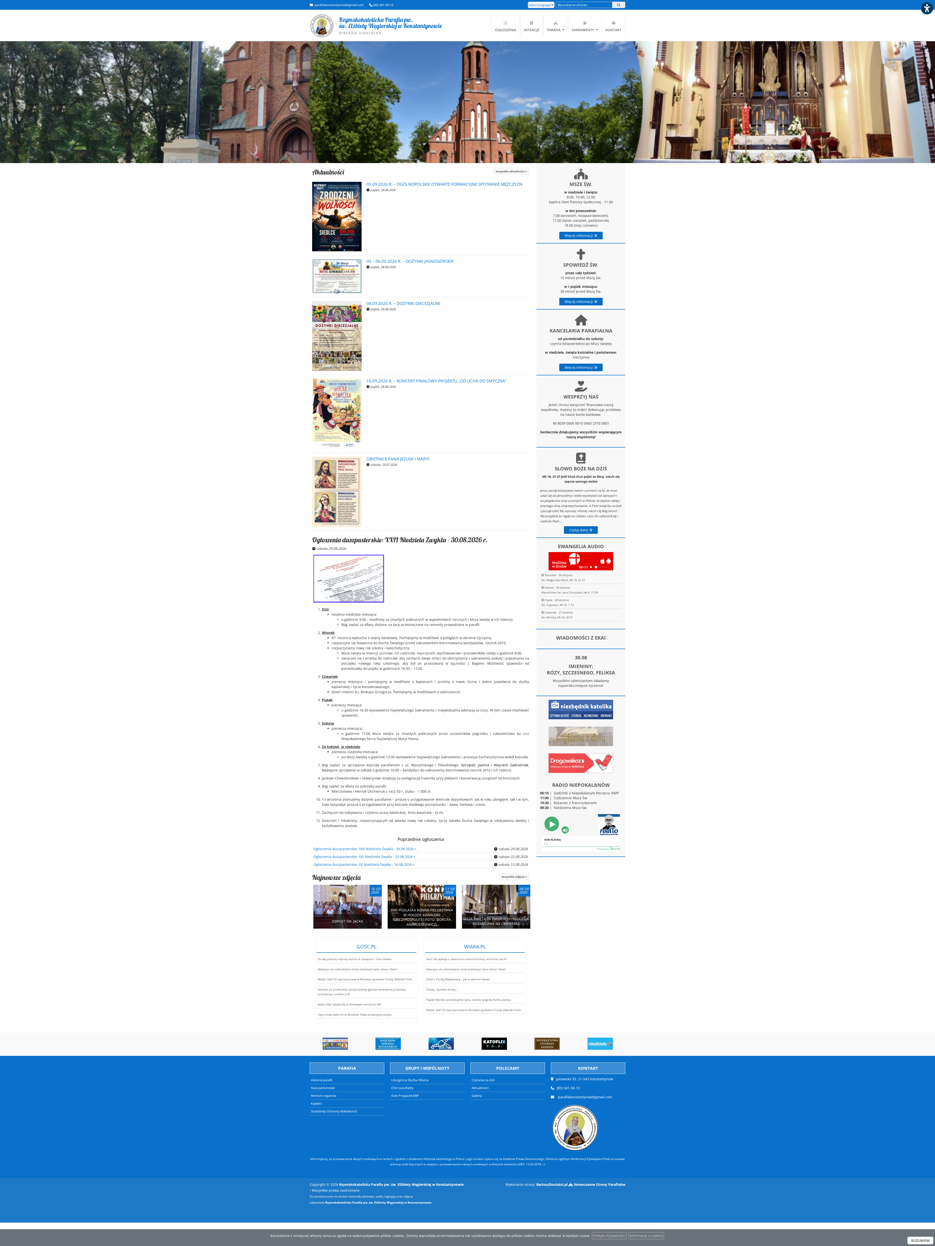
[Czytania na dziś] (581, 736)
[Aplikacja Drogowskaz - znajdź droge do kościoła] (581, 762)
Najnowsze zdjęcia (336, 877)
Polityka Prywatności (609, 1235)
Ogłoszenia (505, 30)
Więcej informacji (579, 235)
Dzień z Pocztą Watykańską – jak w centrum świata (458, 979)
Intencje (531, 30)
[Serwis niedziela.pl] (547, 1044)
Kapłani (316, 1103)
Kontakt (613, 30)
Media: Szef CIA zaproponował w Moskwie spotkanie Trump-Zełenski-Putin (365, 979)
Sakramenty (583, 30)
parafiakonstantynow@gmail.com (339, 5)
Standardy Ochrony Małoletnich (334, 1111)
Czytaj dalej (579, 530)
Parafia (554, 30)
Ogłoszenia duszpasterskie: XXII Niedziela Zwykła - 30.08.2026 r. (400, 539)
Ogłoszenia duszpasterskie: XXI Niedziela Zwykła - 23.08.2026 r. (364, 856)
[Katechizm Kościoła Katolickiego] (335, 1044)
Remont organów (323, 1096)
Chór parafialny (402, 1088)
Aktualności (328, 172)
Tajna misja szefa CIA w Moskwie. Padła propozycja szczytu (355, 1014)
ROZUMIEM (920, 1240)
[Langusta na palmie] (388, 1044)
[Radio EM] (600, 1044)
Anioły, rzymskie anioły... (442, 989)
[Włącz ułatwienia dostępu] (927, 8)
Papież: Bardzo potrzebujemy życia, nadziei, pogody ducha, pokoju (468, 1000)
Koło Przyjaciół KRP (405, 1096)
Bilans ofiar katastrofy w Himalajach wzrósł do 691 (349, 1004)
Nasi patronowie (323, 1088)
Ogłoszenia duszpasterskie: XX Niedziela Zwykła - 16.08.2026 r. (364, 864)
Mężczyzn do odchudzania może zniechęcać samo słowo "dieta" (357, 969)
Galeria (477, 1096)
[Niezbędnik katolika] (581, 709)
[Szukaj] (618, 5)
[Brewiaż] (494, 1044)
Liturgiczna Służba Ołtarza (410, 1080)
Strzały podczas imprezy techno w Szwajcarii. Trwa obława (355, 959)
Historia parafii (321, 1080)
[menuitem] (505, 25)
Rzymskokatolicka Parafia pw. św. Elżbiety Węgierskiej (376, 25)
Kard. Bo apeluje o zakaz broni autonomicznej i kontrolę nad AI (466, 959)
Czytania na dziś (483, 1080)
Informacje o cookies (646, 1235)
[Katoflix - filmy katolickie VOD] (441, 1044)
